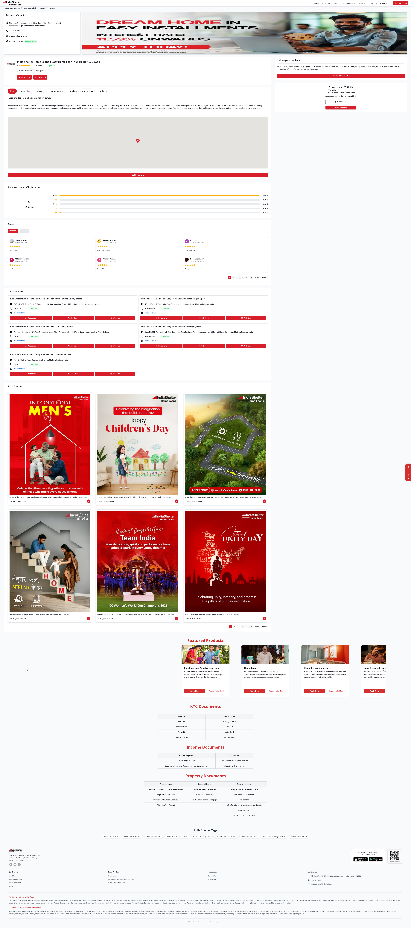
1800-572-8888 (316, 880)
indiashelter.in (19, 313)
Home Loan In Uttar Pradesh (177, 837)
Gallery (336, 3)
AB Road (52, 8)
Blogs (11, 886)
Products (383, 3)
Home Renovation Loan (116, 883)
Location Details (348, 3)
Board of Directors (15, 879)
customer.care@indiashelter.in (321, 884)
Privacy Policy (212, 879)
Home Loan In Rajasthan (201, 837)
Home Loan (112, 876)
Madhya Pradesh (30, 8)
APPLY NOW (408, 472)
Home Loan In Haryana (132, 837)
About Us (12, 876)
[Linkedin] (19, 864)
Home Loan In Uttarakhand (226, 837)
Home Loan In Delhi (111, 837)
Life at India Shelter (15, 883)
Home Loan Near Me (12, 8)
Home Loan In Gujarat (299, 837)
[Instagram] (15, 864)
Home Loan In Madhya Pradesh (274, 837)
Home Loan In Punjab (249, 837)
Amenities (326, 3)
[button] (138, 141)
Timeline (361, 3)
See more (84, 497)
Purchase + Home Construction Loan (121, 879)
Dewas (42, 8)
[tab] (12, 91)
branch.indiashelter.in (18, 36)
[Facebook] (11, 864)
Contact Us (372, 3)
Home (316, 3)
